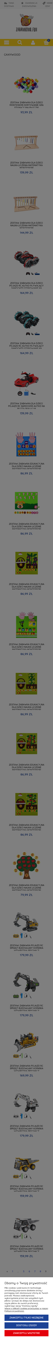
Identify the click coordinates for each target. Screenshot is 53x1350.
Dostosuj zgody (26, 1325)
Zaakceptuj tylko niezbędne (26, 1317)
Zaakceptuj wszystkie (26, 1333)
